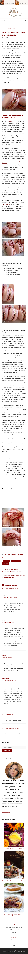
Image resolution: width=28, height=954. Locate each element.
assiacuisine (5, 678)
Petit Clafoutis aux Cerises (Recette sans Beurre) (14, 915)
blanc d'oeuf (6, 560)
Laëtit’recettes (6, 204)
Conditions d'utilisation (14, 930)
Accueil (4, 27)
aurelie (4, 712)
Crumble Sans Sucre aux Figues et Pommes (14, 881)
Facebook (14, 940)
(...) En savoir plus (6, 812)
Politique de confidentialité (14, 927)
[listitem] (7, 2)
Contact (14, 932)
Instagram (14, 943)
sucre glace (5, 563)
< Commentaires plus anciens (10, 588)
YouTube (13, 945)
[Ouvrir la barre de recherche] (26, 21)
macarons (10, 121)
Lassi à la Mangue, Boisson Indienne (14, 848)
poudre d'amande (16, 560)
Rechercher (6, 750)
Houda (4, 655)
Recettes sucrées (11, 27)
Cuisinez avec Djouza (19, 951)
